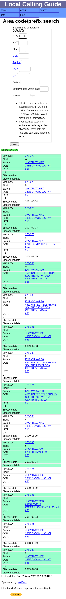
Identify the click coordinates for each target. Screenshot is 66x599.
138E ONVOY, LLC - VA (38, 165)
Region (17, 62)
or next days (24, 95)
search (43, 10)
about (23, 10)
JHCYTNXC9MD (34, 501)
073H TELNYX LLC (36, 452)
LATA (15, 69)
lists (3, 15)
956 (27, 169)
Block (16, 49)
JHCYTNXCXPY (34, 241)
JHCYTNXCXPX (34, 162)
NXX (15, 42)
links (22, 15)
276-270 (29, 156)
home (4, 10)
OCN (15, 55)
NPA (15, 36)
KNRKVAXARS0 (34, 269)
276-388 (29, 263)
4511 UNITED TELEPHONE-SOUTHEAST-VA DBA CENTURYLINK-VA (41, 276)
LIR (14, 75)
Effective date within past (26, 89)
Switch (17, 82)
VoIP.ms (22, 582)
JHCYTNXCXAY (34, 449)
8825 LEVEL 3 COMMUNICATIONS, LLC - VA (42, 506)
